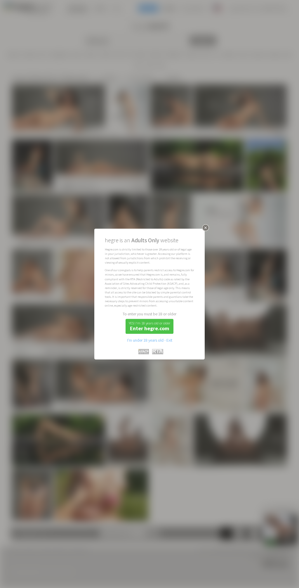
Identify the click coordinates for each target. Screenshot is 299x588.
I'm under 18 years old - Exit (149, 340)
